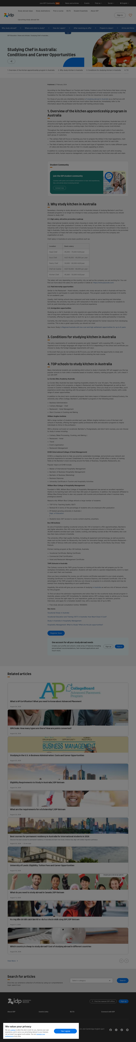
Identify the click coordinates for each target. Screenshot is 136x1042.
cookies (13, 1030)
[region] (41, 1031)
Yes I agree (65, 1031)
